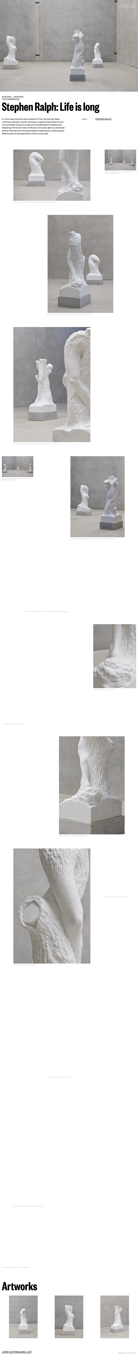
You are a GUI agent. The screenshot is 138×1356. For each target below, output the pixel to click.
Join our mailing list (17, 1351)
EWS (135, 1353)
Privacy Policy (122, 1353)
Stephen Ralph (103, 119)
